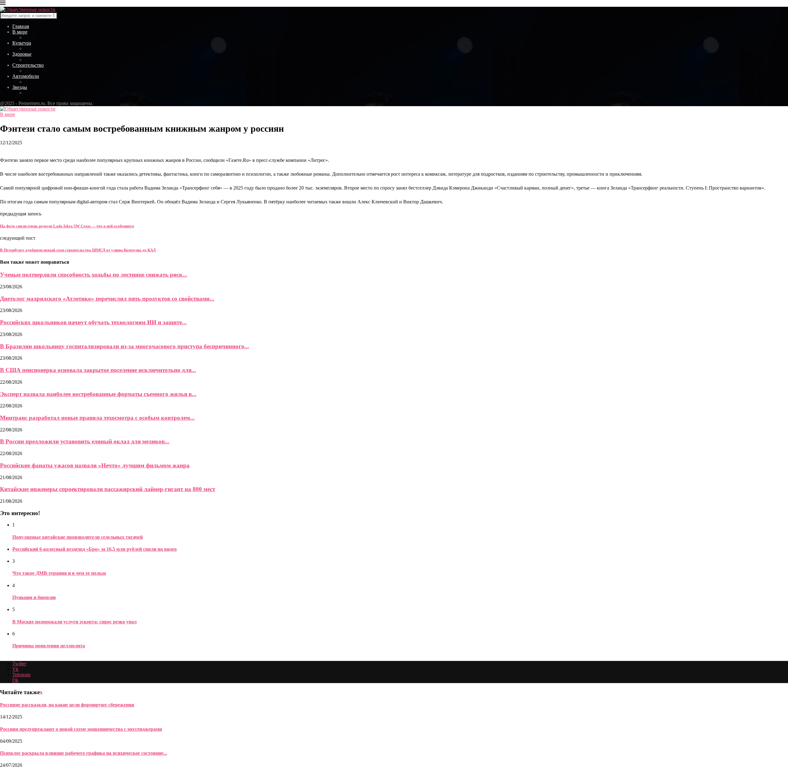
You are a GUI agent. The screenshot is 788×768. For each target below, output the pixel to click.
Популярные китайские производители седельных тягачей (77, 537)
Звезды (19, 87)
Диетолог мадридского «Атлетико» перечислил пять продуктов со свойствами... (107, 298)
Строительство (28, 65)
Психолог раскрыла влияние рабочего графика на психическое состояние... (83, 753)
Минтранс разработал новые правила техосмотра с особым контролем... (97, 417)
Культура (21, 43)
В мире (19, 31)
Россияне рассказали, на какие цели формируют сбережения (67, 704)
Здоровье (21, 54)
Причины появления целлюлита (48, 645)
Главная (20, 26)
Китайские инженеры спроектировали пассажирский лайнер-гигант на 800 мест (107, 489)
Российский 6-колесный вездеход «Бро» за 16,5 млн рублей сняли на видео (94, 549)
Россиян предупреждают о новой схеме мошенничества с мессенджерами (81, 729)
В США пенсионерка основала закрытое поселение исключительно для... (98, 370)
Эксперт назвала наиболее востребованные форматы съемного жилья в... (98, 394)
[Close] (3, 3)
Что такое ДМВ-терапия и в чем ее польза (59, 573)
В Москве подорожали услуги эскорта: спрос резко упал (74, 621)
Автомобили (25, 76)
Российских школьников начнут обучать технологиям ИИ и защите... (93, 322)
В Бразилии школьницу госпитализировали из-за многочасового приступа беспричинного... (124, 346)
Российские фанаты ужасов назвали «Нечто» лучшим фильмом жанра (95, 465)
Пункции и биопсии (34, 597)
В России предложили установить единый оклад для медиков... (84, 441)
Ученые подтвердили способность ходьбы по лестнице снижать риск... (93, 274)
